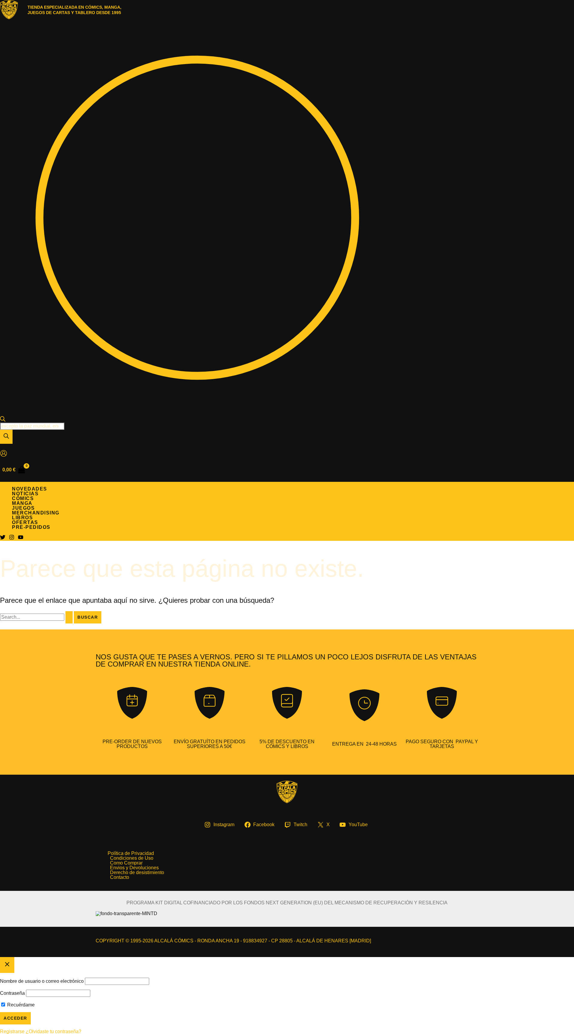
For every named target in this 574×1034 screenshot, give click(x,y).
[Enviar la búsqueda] (69, 617)
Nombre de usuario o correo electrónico (42, 981)
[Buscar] (6, 437)
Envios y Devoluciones (134, 867)
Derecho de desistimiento (137, 872)
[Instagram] (11, 538)
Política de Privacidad (131, 853)
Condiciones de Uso (131, 858)
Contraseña (12, 993)
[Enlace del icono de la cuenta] (3, 454)
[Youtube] (20, 538)
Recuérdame (20, 1004)
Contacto (119, 877)
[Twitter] (2, 538)
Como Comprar (126, 863)
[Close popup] (7, 965)
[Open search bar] (2, 420)
